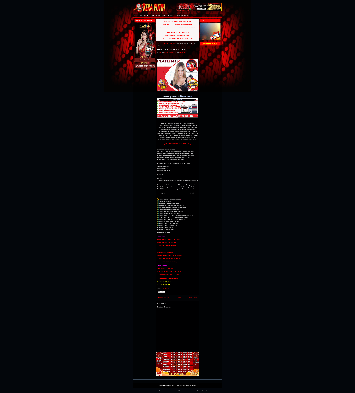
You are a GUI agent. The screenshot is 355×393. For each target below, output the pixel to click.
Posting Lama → (193, 298)
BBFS (164, 15)
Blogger (193, 385)
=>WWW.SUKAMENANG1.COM (167, 246)
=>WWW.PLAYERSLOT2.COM (166, 242)
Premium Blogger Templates (179, 390)
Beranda (179, 298)
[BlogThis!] (161, 292)
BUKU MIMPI (171, 15)
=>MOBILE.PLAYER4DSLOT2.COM (168, 275)
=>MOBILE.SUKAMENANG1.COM (167, 278)
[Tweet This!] (164, 288)
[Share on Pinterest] (168, 288)
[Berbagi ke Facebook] (164, 292)
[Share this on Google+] (166, 288)
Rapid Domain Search (192, 390)
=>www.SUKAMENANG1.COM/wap (168, 262)
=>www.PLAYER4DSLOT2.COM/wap (168, 259)
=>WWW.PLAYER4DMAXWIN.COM (168, 239)
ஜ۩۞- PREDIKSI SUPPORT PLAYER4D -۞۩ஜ (177, 144)
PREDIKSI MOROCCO (169, 44)
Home (136, 15)
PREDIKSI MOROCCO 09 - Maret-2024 (171, 49)
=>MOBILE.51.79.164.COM (165, 268)
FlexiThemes (154, 390)
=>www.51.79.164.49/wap (165, 252)
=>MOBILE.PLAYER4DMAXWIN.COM (169, 271)
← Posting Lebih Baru (163, 298)
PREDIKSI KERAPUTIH (176, 385)
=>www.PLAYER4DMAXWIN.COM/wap (169, 255)
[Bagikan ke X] (162, 292)
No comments (183, 52)
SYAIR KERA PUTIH (144, 15)
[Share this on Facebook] (162, 288)
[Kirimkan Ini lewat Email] (159, 292)
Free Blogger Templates (203, 390)
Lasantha (169, 390)
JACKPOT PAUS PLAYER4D (183, 15)
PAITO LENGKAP (156, 15)
